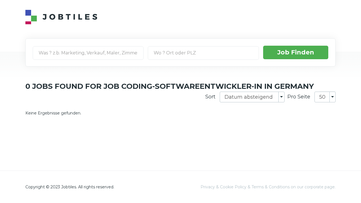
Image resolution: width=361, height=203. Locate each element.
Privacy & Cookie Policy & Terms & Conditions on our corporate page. (268, 186)
